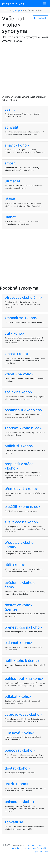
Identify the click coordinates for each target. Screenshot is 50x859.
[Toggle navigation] (44, 3)
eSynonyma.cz (14, 3)
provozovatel (41, 851)
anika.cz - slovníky (37, 845)
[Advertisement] (25, 70)
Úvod (6, 10)
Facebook (41, 18)
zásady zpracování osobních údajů (29, 848)
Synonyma (17, 10)
